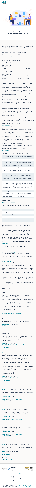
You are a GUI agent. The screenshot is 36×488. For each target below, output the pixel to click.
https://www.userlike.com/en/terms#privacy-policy (18, 452)
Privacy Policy (29, 485)
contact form (19, 479)
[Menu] (33, 2)
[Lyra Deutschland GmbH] (3, 2)
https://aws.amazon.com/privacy (14, 313)
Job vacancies (29, 486)
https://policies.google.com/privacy (15, 399)
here (8, 54)
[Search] (27, 2)
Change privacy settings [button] (7, 459)
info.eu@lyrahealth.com (21, 476)
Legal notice (20, 485)
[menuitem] (27, 2)
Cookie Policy (24, 485)
